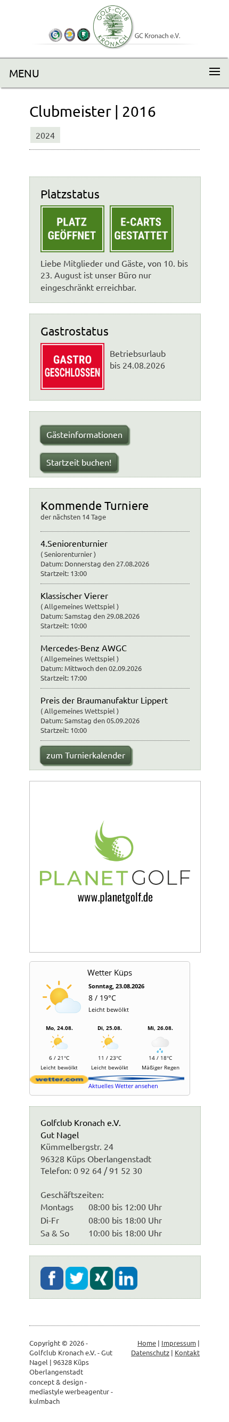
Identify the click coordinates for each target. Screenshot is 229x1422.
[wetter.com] (59, 1081)
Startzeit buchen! (78, 462)
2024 (45, 135)
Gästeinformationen (84, 434)
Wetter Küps (109, 972)
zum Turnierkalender (85, 754)
